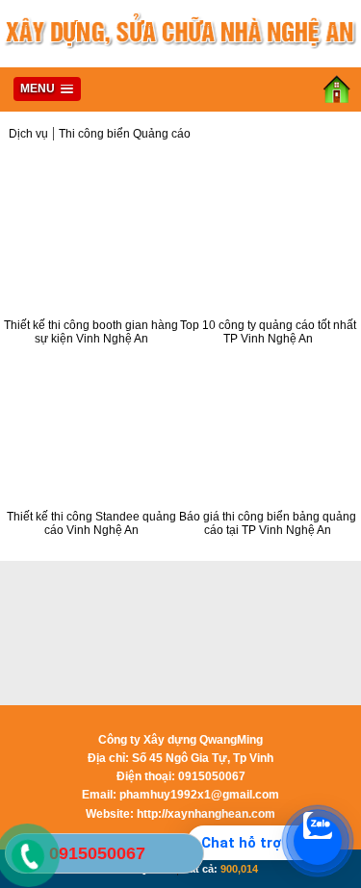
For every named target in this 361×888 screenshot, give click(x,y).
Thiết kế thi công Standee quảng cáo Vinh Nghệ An (91, 523)
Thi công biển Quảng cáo (125, 133)
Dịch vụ (28, 133)
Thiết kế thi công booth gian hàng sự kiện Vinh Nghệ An (91, 331)
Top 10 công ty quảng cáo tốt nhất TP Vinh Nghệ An (268, 331)
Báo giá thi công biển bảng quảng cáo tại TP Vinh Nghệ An (267, 523)
